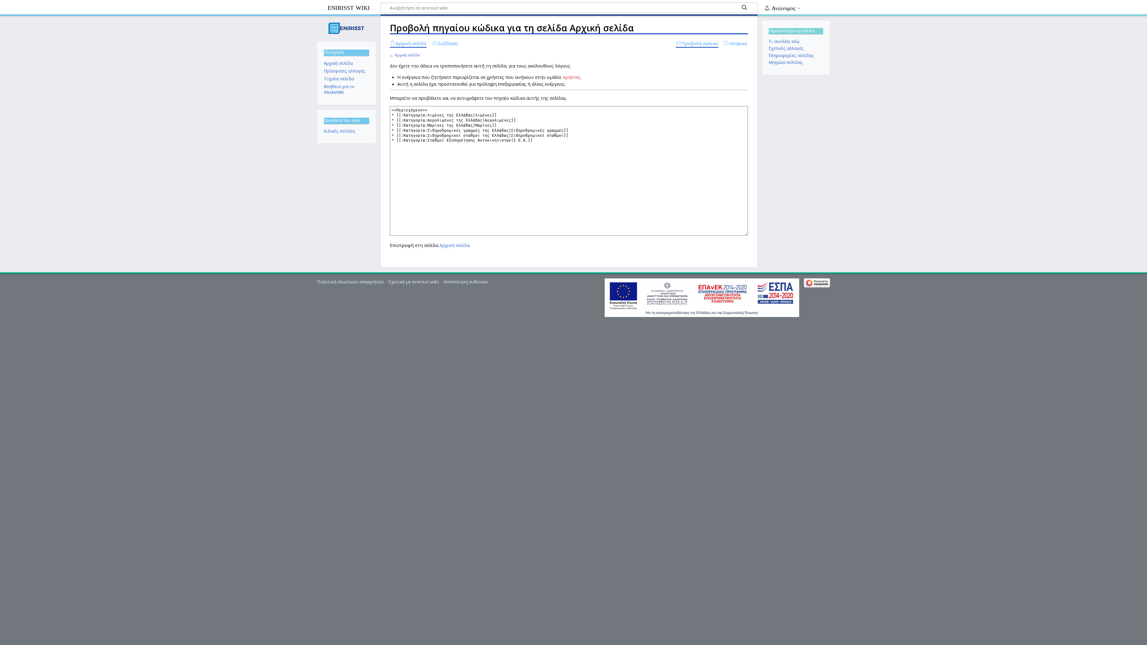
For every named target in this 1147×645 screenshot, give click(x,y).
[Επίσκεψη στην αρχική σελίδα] (346, 28)
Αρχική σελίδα (407, 55)
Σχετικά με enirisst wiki (413, 282)
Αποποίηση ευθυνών (466, 282)
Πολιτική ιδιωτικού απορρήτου (350, 282)
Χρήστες (572, 77)
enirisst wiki (349, 7)
